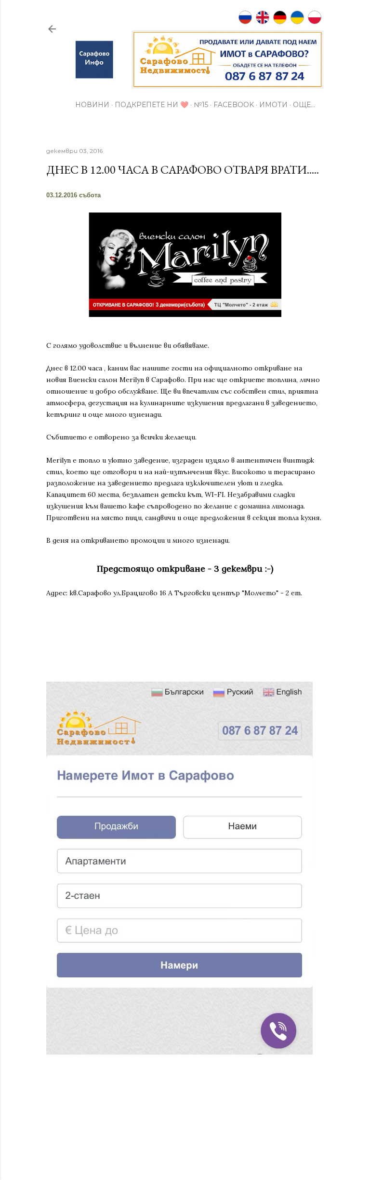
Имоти (273, 104)
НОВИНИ (92, 104)
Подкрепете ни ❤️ (151, 104)
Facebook (233, 104)
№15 (201, 104)
